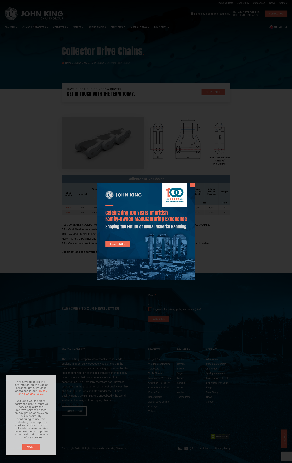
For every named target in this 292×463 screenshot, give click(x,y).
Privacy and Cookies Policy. (32, 392)
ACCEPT (31, 446)
